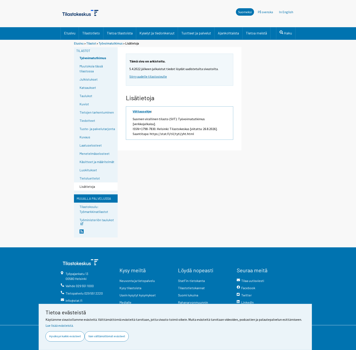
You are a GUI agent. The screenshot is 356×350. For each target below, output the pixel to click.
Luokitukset (88, 170)
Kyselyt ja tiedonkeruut (156, 33)
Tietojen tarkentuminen (97, 112)
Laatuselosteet (91, 145)
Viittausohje (142, 111)
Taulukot (86, 96)
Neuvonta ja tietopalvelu (137, 281)
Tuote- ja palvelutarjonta (97, 129)
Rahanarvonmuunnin (193, 302)
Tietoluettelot (90, 178)
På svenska (265, 12)
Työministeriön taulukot (97, 219)
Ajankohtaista (228, 33)
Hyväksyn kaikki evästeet (65, 336)
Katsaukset (88, 87)
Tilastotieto (91, 33)
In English (286, 12)
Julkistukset (89, 79)
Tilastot (91, 43)
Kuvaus (85, 137)
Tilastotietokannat (191, 288)
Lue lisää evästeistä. (60, 325)
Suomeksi (245, 12)
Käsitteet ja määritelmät (97, 162)
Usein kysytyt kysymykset (137, 295)
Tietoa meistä (256, 33)
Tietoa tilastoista (120, 33)
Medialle (125, 302)
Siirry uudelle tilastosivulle (148, 76)
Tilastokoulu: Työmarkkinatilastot (94, 209)
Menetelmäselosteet (95, 153)
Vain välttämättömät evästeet (106, 336)
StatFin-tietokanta (191, 281)
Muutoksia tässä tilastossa (91, 68)
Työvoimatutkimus (111, 43)
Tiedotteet (87, 120)
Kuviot (84, 104)
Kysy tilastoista (130, 288)
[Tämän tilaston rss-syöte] (98, 233)
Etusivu (69, 33)
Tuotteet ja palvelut (196, 33)
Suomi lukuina (188, 295)
